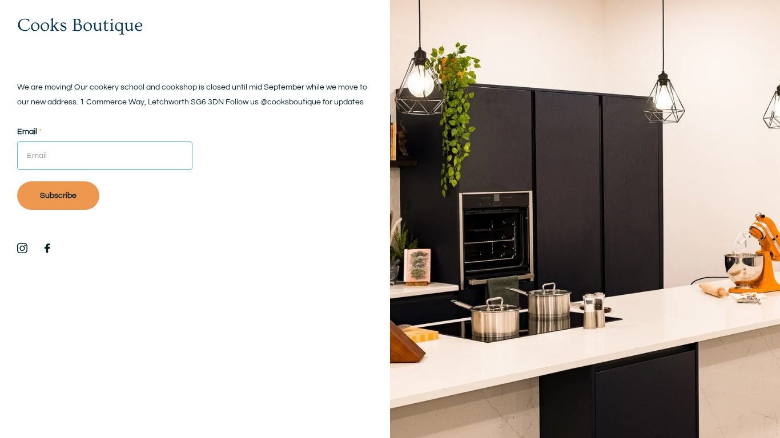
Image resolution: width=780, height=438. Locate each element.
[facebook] (47, 248)
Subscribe (58, 196)
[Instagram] (22, 248)
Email (29, 132)
